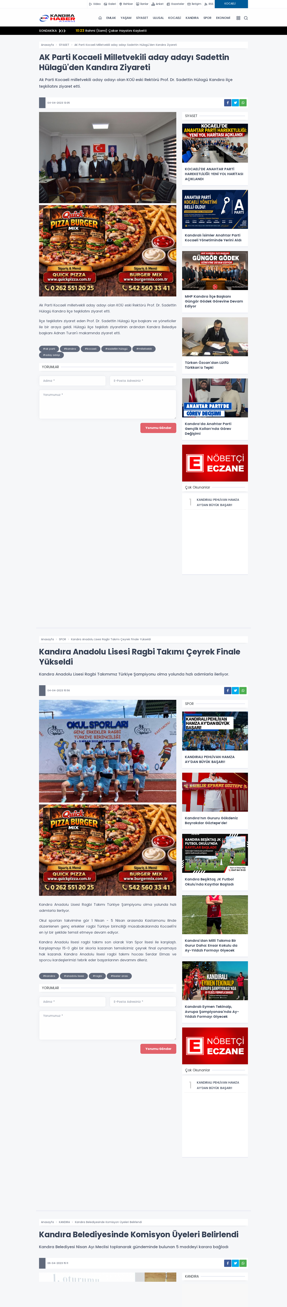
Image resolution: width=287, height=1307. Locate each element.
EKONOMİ (223, 18)
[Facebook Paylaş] (227, 102)
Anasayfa (47, 45)
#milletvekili (144, 349)
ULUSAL (158, 18)
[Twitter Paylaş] (235, 102)
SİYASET (142, 18)
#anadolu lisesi (74, 976)
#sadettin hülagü (116, 349)
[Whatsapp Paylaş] (243, 102)
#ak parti (49, 349)
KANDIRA (192, 18)
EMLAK (111, 18)
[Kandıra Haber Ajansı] (58, 18)
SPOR (207, 18)
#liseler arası (119, 976)
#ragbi (97, 976)
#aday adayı (51, 355)
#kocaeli (90, 349)
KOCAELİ (174, 18)
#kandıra (70, 349)
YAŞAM (126, 18)
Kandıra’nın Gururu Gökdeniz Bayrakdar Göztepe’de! (123, 30)
